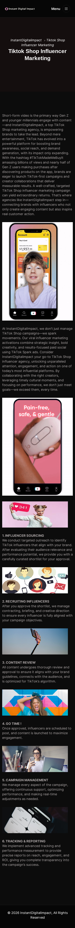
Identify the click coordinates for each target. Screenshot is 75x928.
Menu (56, 9)
